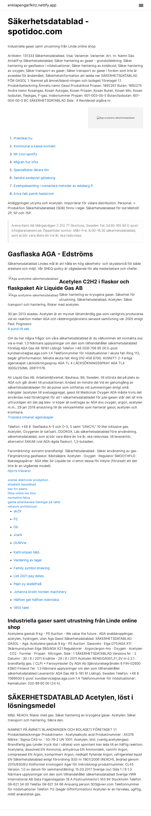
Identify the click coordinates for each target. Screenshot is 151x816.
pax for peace (17, 489)
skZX (17, 511)
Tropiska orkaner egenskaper (30, 417)
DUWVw (20, 543)
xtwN (18, 535)
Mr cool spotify (25, 154)
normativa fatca (19, 497)
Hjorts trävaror (19, 471)
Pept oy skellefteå (27, 584)
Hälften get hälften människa (36, 600)
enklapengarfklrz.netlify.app (32, 5)
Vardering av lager (28, 560)
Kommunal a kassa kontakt (35, 146)
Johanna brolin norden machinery (40, 592)
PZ (16, 519)
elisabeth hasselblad (22, 484)
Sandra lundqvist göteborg (34, 178)
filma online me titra (22, 493)
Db (16, 527)
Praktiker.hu (23, 138)
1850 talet (21, 608)
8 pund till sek (18, 329)
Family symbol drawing (32, 568)
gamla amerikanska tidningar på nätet (34, 502)
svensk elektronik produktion (28, 480)
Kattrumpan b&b (26, 552)
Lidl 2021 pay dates (29, 576)
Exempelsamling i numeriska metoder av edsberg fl (53, 186)
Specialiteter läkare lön (31, 170)
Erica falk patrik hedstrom (34, 194)
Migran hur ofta (26, 162)
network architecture (22, 506)
